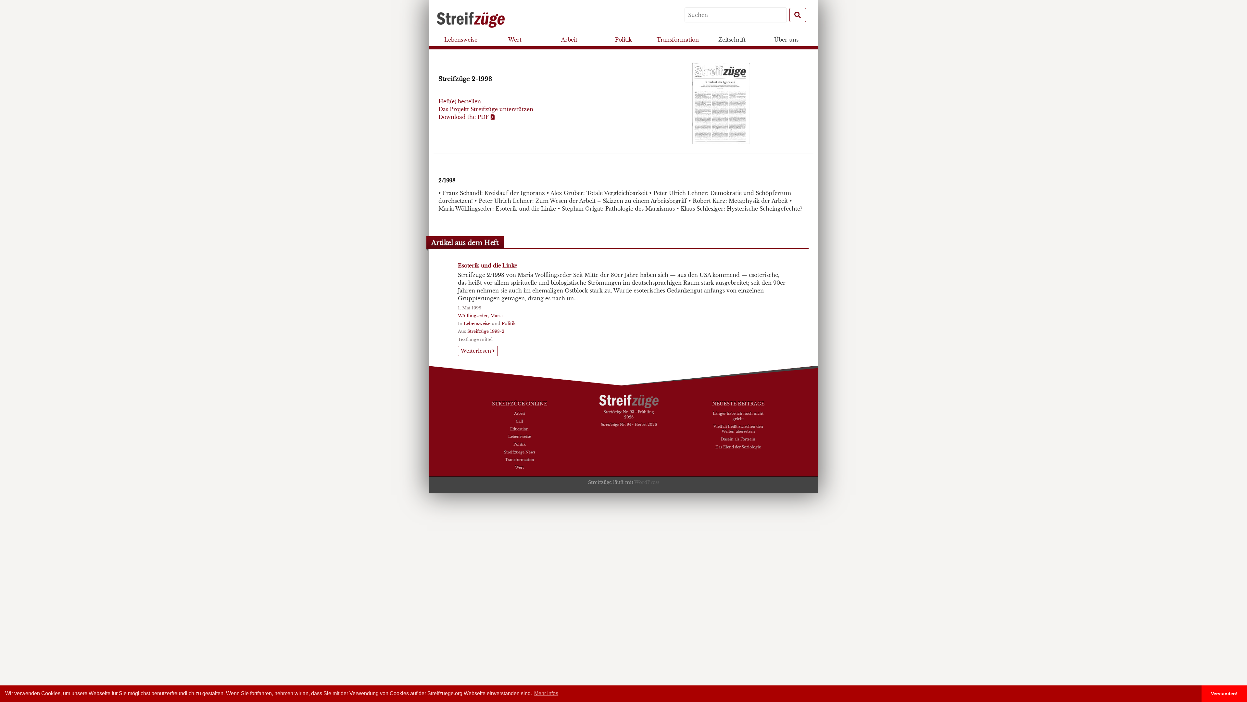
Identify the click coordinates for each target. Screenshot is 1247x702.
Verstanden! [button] (1224, 693)
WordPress (646, 482)
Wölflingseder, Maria (480, 315)
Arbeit (569, 39)
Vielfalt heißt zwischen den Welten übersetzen (738, 429)
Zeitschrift (732, 39)
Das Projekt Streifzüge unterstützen (485, 109)
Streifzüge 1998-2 (485, 331)
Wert (515, 39)
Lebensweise (460, 39)
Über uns (786, 39)
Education (519, 429)
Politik (623, 39)
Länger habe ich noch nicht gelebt (738, 416)
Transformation (678, 39)
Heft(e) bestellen (459, 101)
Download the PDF (464, 117)
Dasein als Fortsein (738, 439)
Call (519, 421)
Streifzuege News (519, 452)
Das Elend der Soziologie (738, 447)
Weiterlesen (476, 351)
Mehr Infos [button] (546, 693)
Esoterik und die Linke (487, 265)
